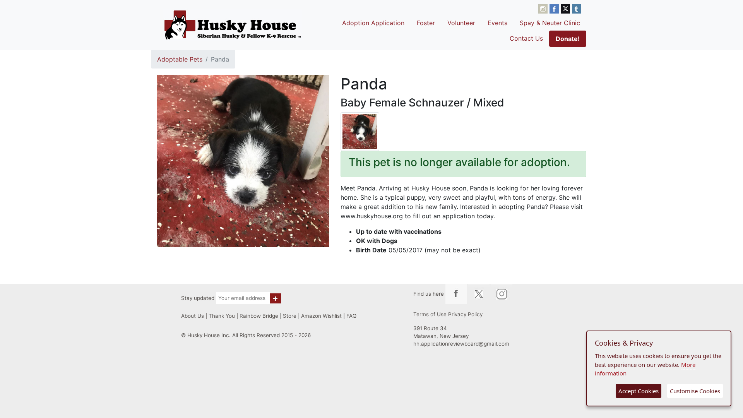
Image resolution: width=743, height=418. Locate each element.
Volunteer (461, 23)
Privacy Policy (465, 314)
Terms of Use (430, 314)
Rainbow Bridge (259, 316)
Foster (426, 23)
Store (289, 316)
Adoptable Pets (179, 59)
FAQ (351, 316)
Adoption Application (373, 23)
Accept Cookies (638, 391)
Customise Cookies (695, 391)
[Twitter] (566, 8)
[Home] (232, 25)
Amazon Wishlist (321, 316)
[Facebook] (555, 8)
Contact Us (526, 38)
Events (497, 23)
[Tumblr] (576, 8)
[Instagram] (544, 8)
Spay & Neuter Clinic (550, 23)
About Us (192, 316)
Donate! (568, 39)
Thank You (222, 316)
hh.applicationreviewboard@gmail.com (461, 344)
